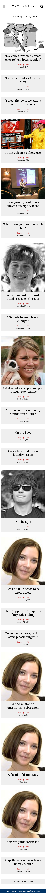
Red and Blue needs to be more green (23, 590)
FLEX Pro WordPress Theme (21, 891)
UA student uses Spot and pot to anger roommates (23, 389)
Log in (38, 891)
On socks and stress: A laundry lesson (23, 453)
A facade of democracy (23, 775)
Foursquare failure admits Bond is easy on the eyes (23, 296)
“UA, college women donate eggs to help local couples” (23, 57)
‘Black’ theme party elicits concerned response (23, 102)
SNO (33, 891)
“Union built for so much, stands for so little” (23, 412)
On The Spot (23, 522)
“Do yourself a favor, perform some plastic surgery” (23, 635)
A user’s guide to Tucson (23, 842)
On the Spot (23, 432)
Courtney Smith (23, 64)
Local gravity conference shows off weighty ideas (23, 204)
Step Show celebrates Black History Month (23, 862)
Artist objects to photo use (23, 152)
